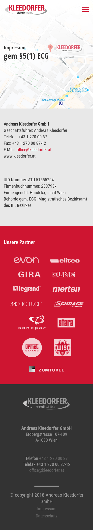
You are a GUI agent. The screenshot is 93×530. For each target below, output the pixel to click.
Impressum (47, 508)
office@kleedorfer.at (34, 149)
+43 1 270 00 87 (53, 458)
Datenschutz (47, 515)
